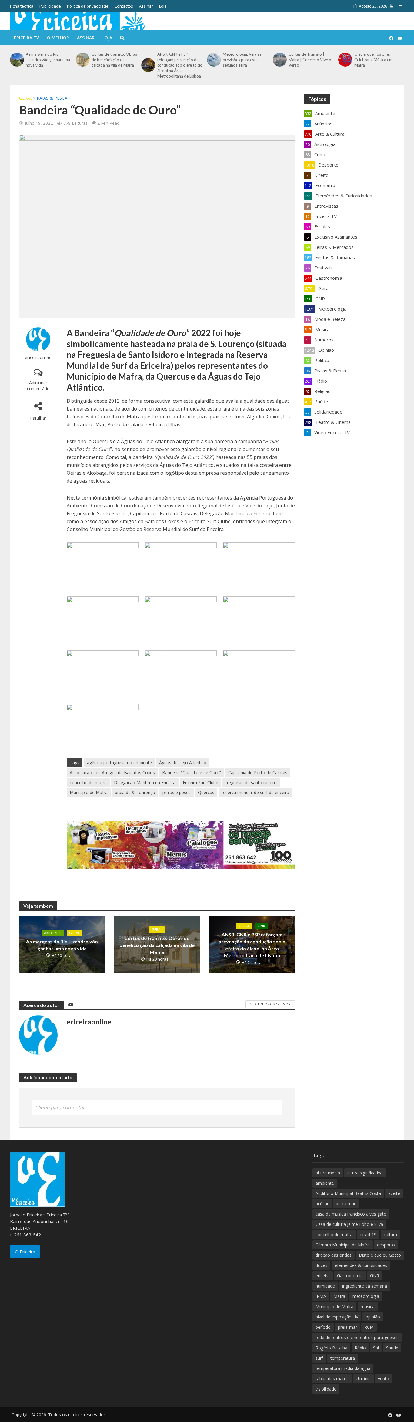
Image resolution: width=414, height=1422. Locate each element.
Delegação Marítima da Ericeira (144, 782)
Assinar (146, 6)
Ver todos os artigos (270, 1004)
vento (383, 1378)
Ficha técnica (21, 6)
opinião (373, 1317)
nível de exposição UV (337, 1317)
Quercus (206, 792)
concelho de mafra (88, 782)
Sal (376, 1348)
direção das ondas (334, 1255)
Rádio (360, 1348)
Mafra (339, 1296)
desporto (386, 1245)
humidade (325, 1286)
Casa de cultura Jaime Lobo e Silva (349, 1224)
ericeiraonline (38, 357)
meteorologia (365, 1296)
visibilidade (326, 1389)
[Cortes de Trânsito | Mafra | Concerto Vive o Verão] (279, 60)
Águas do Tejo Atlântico (182, 762)
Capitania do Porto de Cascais (257, 772)
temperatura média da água (343, 1368)
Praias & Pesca (50, 98)
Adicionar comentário (38, 385)
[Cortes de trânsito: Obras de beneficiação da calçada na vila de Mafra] (82, 60)
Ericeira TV (26, 38)
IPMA (321, 1296)
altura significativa (364, 1173)
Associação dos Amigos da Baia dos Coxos (112, 772)
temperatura (342, 1358)
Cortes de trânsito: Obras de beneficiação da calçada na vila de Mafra (114, 60)
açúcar (322, 1203)
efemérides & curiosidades (361, 1265)
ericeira (323, 1275)
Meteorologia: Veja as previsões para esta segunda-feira (242, 60)
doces (321, 1265)
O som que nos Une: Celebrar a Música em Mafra (373, 60)
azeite (394, 1193)
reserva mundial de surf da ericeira (255, 792)
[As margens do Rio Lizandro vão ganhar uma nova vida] (16, 60)
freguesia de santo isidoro (251, 782)
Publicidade (50, 6)
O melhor (58, 38)
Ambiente (52, 932)
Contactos (124, 6)
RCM (369, 1327)
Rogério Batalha (331, 1348)
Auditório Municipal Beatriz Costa (348, 1193)
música (368, 1306)
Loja (163, 6)
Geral (25, 98)
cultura (390, 1234)
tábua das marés (332, 1378)
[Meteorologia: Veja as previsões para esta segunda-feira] (213, 60)
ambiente (325, 1183)
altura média (328, 1173)
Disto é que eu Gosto (380, 1255)
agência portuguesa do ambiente (119, 762)
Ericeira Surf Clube (200, 782)
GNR (261, 926)
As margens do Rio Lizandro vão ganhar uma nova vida (48, 60)
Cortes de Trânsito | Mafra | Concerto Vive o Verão (310, 60)
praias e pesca (176, 792)
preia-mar (347, 1327)
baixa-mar (346, 1203)
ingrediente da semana (364, 1286)
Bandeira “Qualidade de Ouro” (191, 772)
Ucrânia (363, 1378)
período (323, 1327)
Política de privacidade (88, 6)
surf (319, 1358)
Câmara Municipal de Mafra (343, 1245)
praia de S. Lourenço (135, 792)
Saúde (392, 1348)
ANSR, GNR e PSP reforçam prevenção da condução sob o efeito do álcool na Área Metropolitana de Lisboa (179, 65)
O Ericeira (25, 1252)
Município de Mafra (89, 792)
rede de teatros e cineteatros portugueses (357, 1337)
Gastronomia (350, 1275)
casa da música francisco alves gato (351, 1214)
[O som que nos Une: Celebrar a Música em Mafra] (344, 60)
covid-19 (368, 1234)
